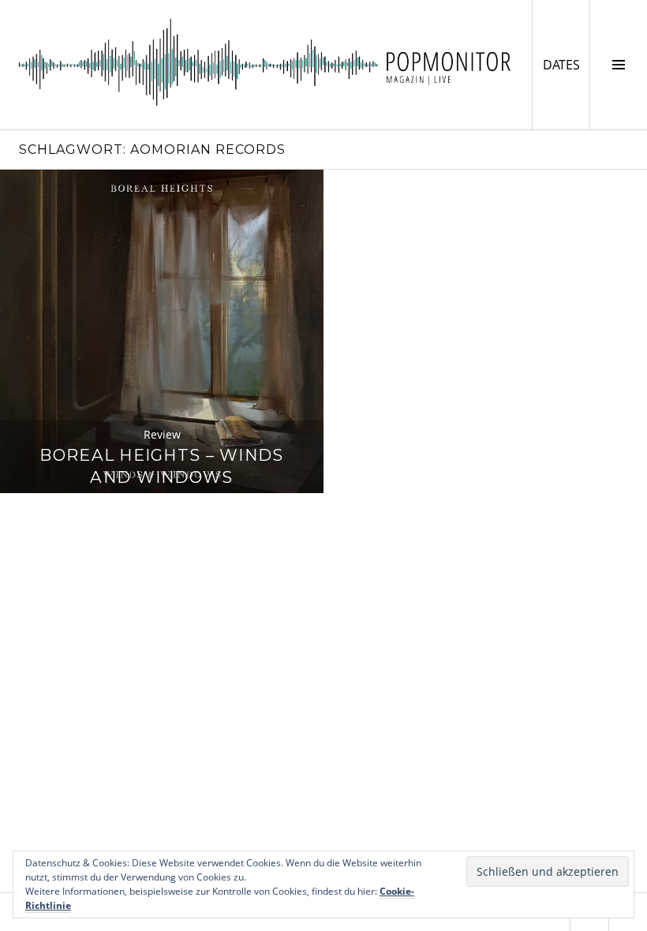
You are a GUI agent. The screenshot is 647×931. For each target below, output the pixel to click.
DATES (566, 64)
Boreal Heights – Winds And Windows (161, 466)
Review (162, 434)
